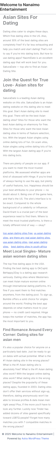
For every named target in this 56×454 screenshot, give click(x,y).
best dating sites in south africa (29, 246)
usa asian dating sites (15, 242)
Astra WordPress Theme (35, 438)
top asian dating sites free (18, 233)
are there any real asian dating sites (30, 237)
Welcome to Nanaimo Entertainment (20, 7)
